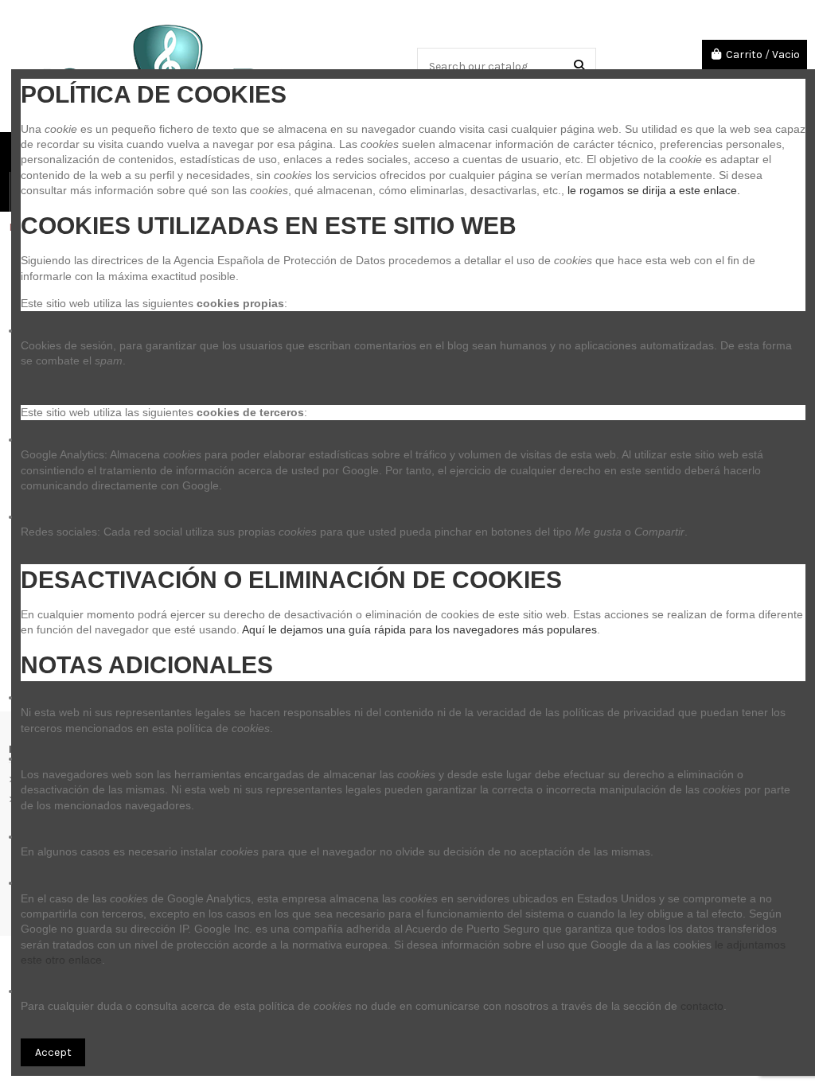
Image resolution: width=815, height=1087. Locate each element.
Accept (53, 1052)
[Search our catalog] (579, 66)
